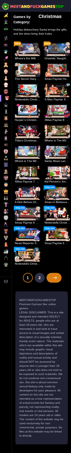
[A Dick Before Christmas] (27, 193)
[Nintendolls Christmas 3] (57, 213)
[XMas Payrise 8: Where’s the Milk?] (57, 110)
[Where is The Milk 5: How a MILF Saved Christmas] (27, 152)
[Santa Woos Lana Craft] (57, 152)
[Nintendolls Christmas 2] (27, 254)
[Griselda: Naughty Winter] (57, 49)
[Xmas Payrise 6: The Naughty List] (27, 213)
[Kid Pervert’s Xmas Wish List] (57, 172)
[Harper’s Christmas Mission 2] (27, 110)
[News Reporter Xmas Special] (27, 234)
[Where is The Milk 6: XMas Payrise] (57, 131)
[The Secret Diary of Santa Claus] (27, 69)
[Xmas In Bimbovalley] (57, 193)
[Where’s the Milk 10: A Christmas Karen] (27, 49)
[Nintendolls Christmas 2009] (27, 90)
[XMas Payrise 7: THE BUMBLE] (27, 172)
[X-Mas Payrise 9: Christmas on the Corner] (57, 90)
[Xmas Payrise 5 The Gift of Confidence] (57, 234)
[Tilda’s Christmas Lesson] (27, 131)
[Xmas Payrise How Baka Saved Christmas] (57, 69)
